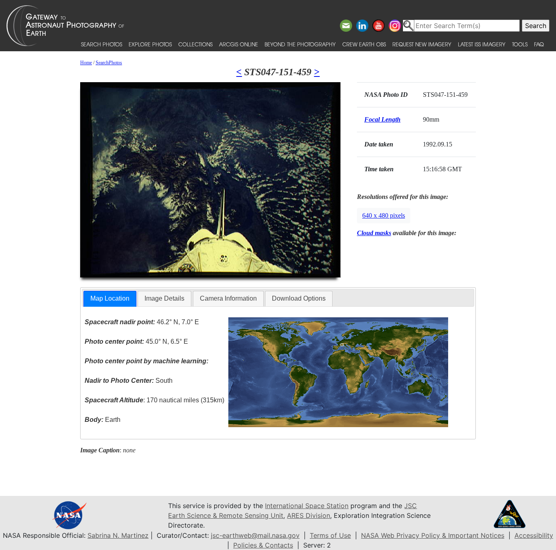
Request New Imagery (421, 44)
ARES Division (308, 515)
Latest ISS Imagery (482, 44)
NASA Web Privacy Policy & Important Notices (432, 535)
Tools (520, 44)
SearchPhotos (109, 62)
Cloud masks (374, 232)
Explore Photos (150, 44)
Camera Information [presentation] (228, 298)
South (129, 380)
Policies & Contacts (263, 545)
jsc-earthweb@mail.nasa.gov (255, 535)
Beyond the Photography (300, 44)
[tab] (109, 299)
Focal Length (382, 119)
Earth (102, 419)
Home (86, 62)
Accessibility (533, 535)
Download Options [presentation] (299, 298)
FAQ (539, 44)
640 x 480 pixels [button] (383, 215)
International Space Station (306, 506)
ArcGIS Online (238, 44)
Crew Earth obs (364, 44)
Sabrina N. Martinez (118, 535)
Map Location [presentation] (109, 298)
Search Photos (101, 44)
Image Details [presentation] (164, 298)
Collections (195, 44)
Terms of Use (330, 535)
